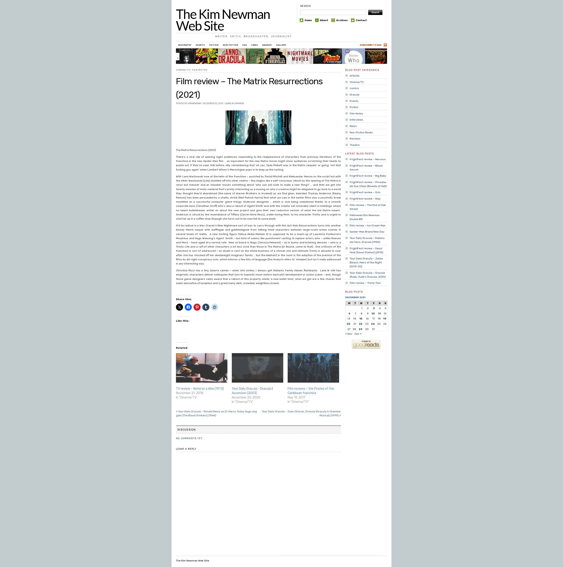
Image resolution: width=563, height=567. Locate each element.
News (353, 126)
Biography (184, 45)
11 (379, 313)
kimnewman (194, 103)
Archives (342, 20)
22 (360, 323)
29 (360, 329)
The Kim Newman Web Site (223, 19)
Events (200, 45)
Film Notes (200, 70)
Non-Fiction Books (361, 132)
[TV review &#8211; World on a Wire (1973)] (201, 368)
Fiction (213, 45)
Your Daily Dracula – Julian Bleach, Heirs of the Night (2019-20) (366, 262)
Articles (355, 75)
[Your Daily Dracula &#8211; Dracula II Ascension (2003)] (257, 368)
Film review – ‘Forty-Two (365, 282)
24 (373, 323)
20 (348, 323)
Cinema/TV (183, 70)
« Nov (348, 333)
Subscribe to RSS (371, 45)
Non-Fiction (230, 45)
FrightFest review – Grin (365, 192)
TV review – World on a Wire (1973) (200, 389)
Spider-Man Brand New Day (367, 231)
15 (360, 318)
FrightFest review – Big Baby (368, 175)
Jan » (357, 333)
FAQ (244, 45)
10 (373, 313)
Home (308, 20)
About (324, 20)
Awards (267, 45)
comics (354, 88)
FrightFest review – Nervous (368, 159)
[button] (258, 127)
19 (384, 318)
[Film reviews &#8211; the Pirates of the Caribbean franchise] (313, 368)
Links (254, 45)
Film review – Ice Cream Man (368, 225)
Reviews (355, 138)
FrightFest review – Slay (365, 198)
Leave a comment (234, 103)
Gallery (281, 45)
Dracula (354, 94)
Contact (361, 20)
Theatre (355, 145)
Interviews (356, 119)
